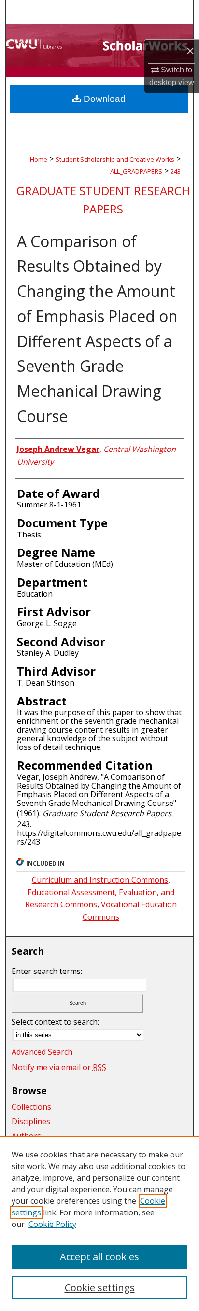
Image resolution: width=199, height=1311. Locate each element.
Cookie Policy (52, 1224)
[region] (99, 1223)
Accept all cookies (99, 1256)
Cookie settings (100, 1287)
